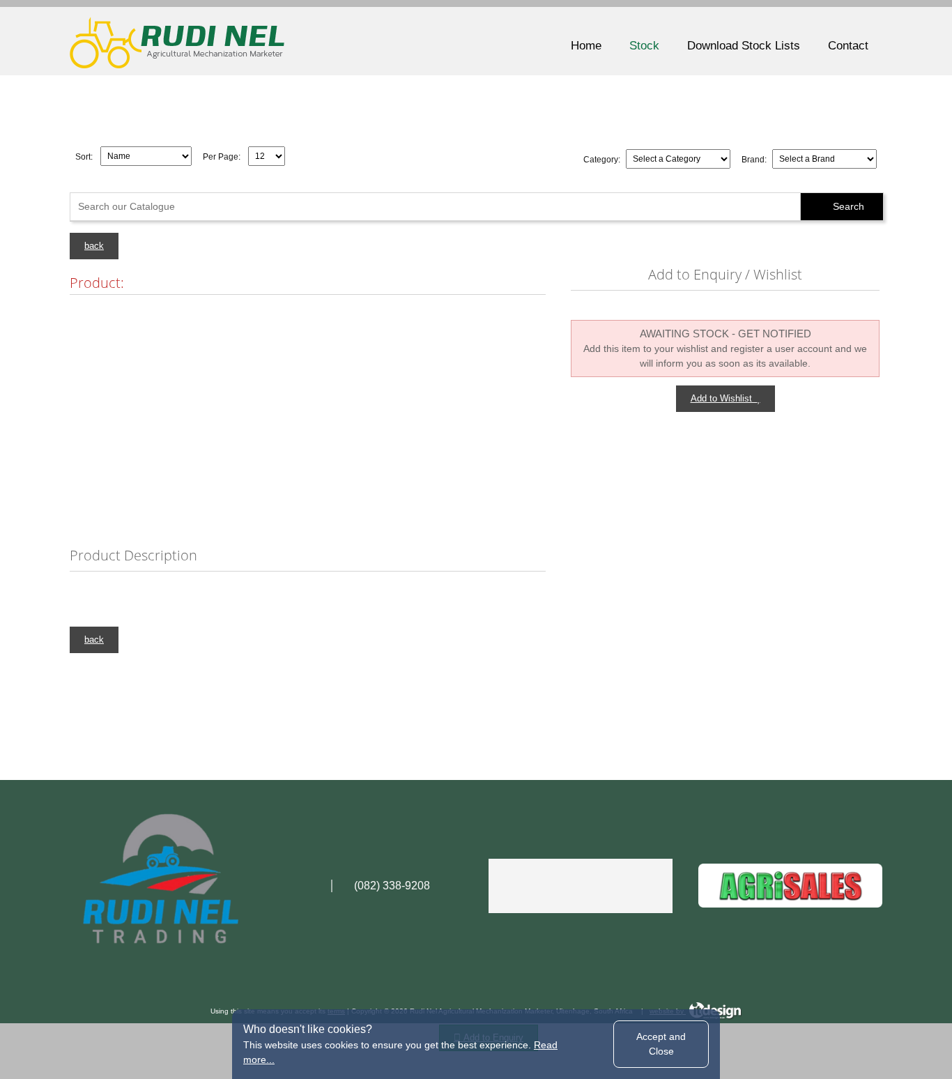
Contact (848, 45)
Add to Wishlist (725, 398)
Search (842, 206)
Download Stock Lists (743, 45)
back (94, 245)
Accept (661, 1044)
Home (586, 45)
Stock (644, 45)
